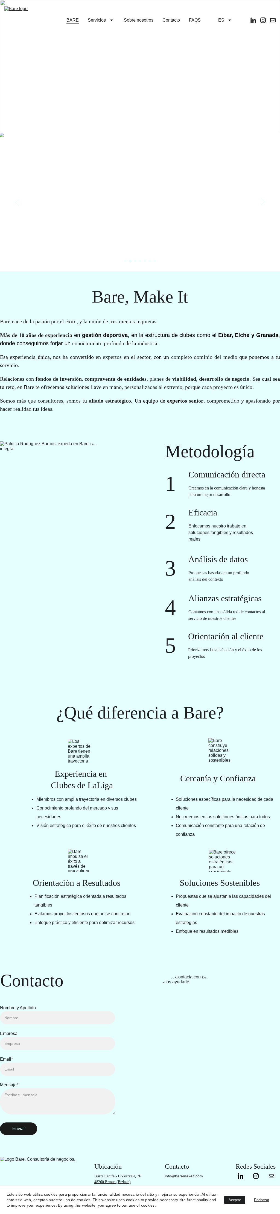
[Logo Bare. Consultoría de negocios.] (46, 1180)
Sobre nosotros (138, 20)
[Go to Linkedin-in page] (243, 1176)
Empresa (9, 1033)
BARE (72, 20)
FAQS (195, 20)
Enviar (18, 1128)
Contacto (171, 20)
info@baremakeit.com (184, 1176)
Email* (6, 1059)
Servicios (97, 20)
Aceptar (235, 1200)
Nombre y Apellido (18, 1007)
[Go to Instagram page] (258, 1176)
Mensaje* (9, 1085)
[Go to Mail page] (271, 1176)
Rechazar (261, 1200)
